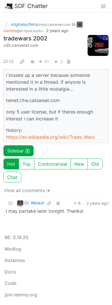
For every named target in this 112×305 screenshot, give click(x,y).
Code (10, 283)
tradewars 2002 (25, 38)
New (79, 164)
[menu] (103, 6)
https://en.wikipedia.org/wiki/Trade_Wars (50, 137)
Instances (15, 260)
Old (95, 164)
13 (11, 61)
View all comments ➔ (27, 190)
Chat (12, 177)
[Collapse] (10, 203)
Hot (11, 164)
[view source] (68, 61)
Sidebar (15, 151)
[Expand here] (98, 45)
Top (26, 164)
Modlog (13, 249)
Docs (10, 272)
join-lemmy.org (21, 295)
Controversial (52, 164)
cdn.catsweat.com (20, 45)
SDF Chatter (31, 6)
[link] (22, 61)
